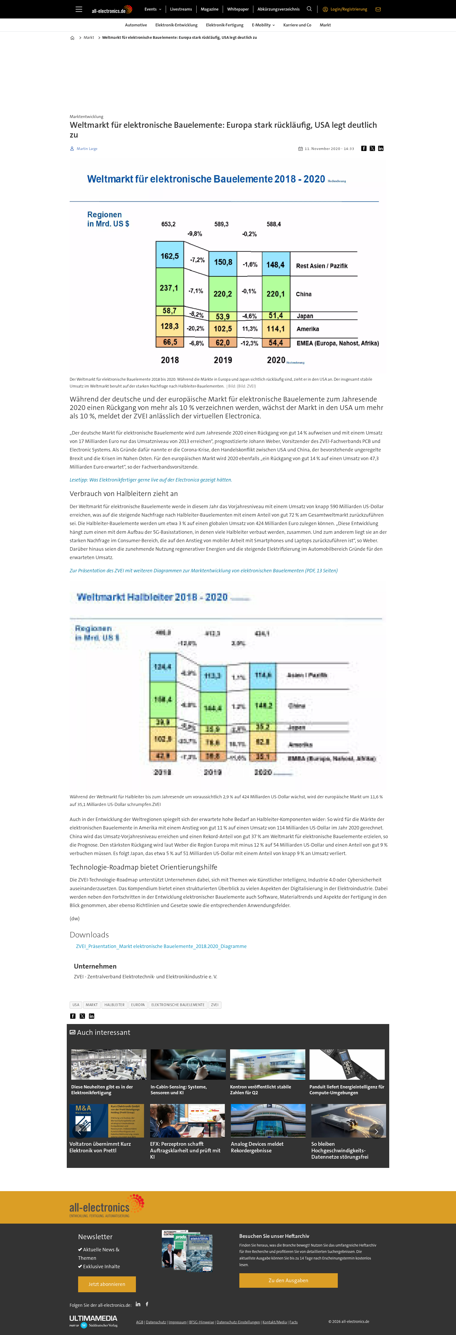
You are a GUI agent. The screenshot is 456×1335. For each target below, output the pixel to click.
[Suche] (309, 9)
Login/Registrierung (349, 9)
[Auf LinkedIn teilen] (382, 149)
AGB (139, 1322)
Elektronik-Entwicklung (176, 25)
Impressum (178, 1322)
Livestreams (181, 9)
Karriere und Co (297, 25)
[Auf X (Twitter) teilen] (373, 149)
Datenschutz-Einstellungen (238, 1322)
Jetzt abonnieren (107, 1284)
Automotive (136, 25)
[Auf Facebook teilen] (365, 149)
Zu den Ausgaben (288, 1280)
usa (76, 1005)
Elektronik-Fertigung (225, 25)
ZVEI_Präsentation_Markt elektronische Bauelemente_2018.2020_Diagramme (161, 946)
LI (139, 1304)
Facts (293, 1322)
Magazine (209, 9)
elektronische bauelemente (178, 1005)
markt (92, 1005)
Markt (325, 25)
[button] (79, 1131)
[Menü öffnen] (79, 9)
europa (138, 1005)
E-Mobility (261, 25)
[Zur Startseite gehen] (112, 9)
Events (151, 9)
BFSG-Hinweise (201, 1322)
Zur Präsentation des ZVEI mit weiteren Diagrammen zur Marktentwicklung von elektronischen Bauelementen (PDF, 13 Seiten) (204, 570)
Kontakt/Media (275, 1322)
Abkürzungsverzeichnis (279, 9)
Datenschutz (156, 1322)
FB (148, 1304)
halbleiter (114, 1005)
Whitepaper (238, 9)
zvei (214, 1005)
